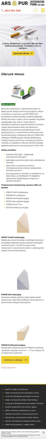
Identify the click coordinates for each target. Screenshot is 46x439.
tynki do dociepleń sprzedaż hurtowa (22, 396)
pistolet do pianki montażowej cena (21, 414)
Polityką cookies (6, 433)
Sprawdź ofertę (21, 53)
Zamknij (43, 432)
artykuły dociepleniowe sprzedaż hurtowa (24, 403)
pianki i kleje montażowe (16, 389)
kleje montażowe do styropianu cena (22, 393)
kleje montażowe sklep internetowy (21, 400)
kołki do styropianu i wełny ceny (19, 424)
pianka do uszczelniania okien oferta (22, 417)
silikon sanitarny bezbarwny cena (20, 410)
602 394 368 (13, 10)
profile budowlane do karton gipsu (21, 407)
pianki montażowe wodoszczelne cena (22, 421)
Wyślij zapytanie (8, 367)
